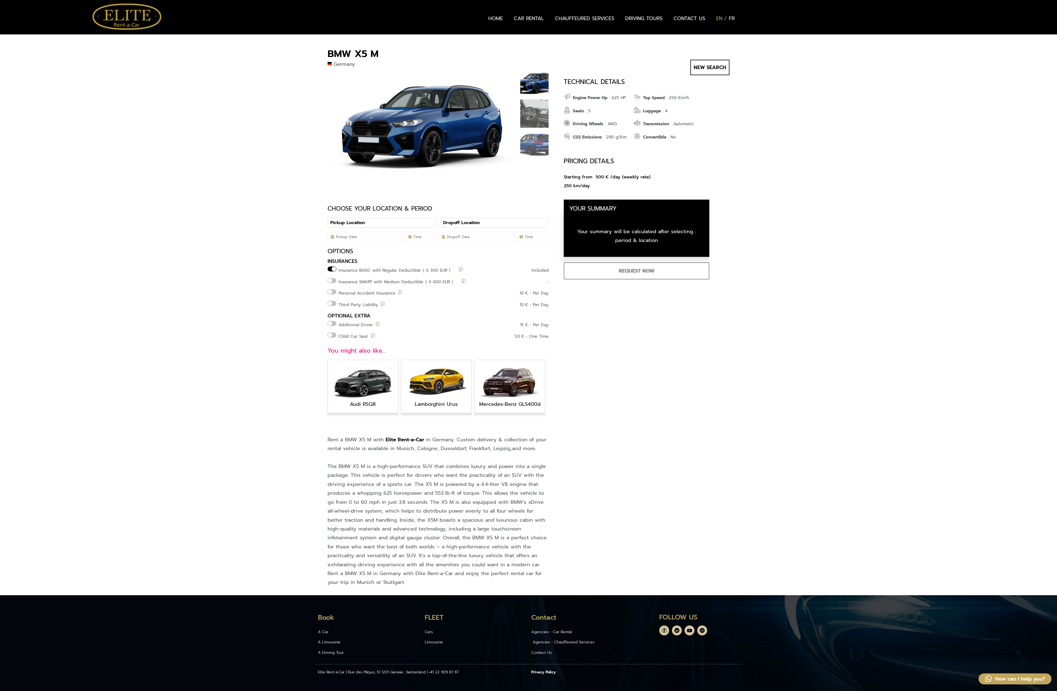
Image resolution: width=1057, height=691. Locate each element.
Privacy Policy (543, 672)
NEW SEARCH (710, 67)
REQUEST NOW (637, 271)
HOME (495, 18)
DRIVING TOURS (644, 18)
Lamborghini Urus (436, 404)
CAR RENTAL (529, 18)
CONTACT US (689, 18)
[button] (1015, 678)
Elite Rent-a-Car (405, 440)
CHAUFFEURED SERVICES (584, 18)
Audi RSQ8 (363, 404)
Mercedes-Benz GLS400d (510, 404)
